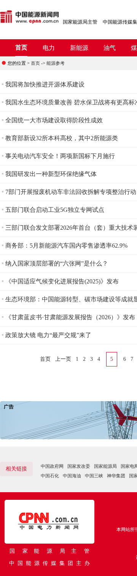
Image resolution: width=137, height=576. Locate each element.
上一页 (63, 359)
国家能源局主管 (80, 22)
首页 (21, 47)
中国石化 (50, 475)
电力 (49, 48)
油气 (110, 48)
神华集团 (116, 475)
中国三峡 (94, 475)
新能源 (79, 48)
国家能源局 (105, 466)
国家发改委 (78, 466)
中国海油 (72, 475)
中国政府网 (52, 466)
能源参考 (55, 63)
